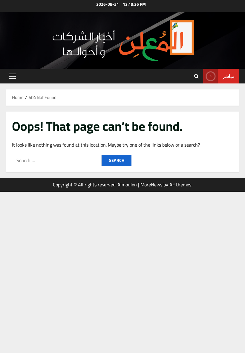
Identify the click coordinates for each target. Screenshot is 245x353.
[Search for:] (57, 160)
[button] (12, 76)
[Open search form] (196, 76)
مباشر (228, 76)
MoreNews (151, 184)
